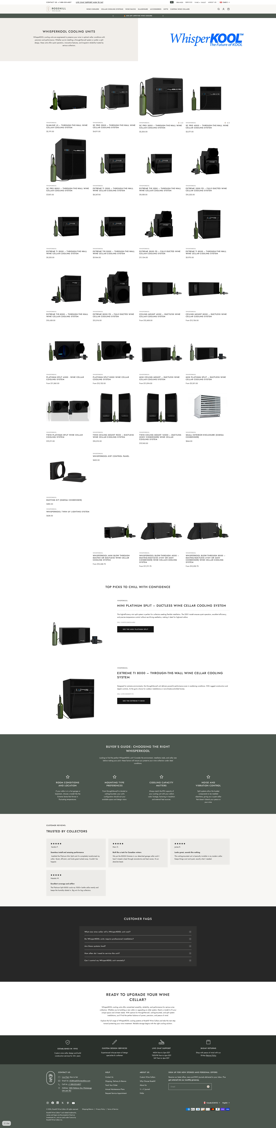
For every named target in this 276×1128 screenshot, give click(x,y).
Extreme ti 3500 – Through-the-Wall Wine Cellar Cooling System (113, 189)
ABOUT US (212, 2)
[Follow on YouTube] (73, 1103)
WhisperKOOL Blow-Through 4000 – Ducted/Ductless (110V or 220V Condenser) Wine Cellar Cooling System (159, 558)
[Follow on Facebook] (52, 1103)
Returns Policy (211, 1055)
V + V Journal (145, 1089)
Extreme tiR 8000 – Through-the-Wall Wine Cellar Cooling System (67, 315)
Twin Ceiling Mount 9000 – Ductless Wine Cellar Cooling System (113, 436)
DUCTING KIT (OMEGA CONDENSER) (64, 500)
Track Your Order (111, 1085)
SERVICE (188, 2)
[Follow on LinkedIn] (57, 1103)
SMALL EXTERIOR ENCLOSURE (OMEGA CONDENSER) (205, 436)
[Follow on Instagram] (47, 1103)
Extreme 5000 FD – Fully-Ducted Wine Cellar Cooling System (160, 252)
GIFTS (166, 9)
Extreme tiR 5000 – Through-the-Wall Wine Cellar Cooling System (114, 252)
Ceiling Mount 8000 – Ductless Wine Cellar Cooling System (206, 315)
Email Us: (76, 1080)
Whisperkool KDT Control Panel (111, 456)
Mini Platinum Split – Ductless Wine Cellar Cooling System (206, 378)
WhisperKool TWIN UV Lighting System (67, 511)
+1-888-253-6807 (65, 2)
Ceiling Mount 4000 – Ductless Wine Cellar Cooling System (159, 315)
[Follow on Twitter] (62, 1103)
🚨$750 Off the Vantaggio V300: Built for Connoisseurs (138, 16)
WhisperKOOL (51, 123)
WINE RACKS (130, 9)
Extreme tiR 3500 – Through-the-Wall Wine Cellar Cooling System (160, 189)
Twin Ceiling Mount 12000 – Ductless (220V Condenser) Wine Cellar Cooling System (160, 437)
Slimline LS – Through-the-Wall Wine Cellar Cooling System (67, 126)
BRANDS (179, 2)
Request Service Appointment (116, 1093)
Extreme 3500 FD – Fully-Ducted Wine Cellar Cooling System (206, 189)
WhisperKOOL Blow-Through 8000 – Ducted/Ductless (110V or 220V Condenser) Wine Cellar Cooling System (205, 558)
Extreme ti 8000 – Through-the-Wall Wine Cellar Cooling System (206, 252)
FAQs (142, 1093)
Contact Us (109, 1077)
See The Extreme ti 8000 (134, 701)
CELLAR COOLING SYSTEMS (112, 9)
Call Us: (71, 1084)
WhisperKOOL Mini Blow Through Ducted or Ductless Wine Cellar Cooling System (111, 557)
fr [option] (171, 2)
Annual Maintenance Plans (114, 1089)
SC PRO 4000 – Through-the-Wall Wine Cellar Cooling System (207, 126)
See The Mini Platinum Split (135, 629)
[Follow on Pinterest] (67, 1103)
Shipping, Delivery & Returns (115, 1081)
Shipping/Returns (87, 1109)
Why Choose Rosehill (147, 1081)
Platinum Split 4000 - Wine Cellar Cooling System (65, 378)
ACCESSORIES (155, 9)
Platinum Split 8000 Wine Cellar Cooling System (111, 378)
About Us (143, 1085)
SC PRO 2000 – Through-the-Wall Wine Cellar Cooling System (114, 126)
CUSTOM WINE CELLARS (180, 9)
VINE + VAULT (200, 2)
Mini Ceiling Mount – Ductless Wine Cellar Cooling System (159, 378)
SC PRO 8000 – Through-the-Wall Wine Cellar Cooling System (67, 189)
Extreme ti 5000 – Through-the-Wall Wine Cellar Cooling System (66, 252)
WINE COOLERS (92, 9)
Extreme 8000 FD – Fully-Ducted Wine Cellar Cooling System (113, 315)
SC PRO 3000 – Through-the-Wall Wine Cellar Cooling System (160, 126)
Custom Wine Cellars (147, 1077)
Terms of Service (112, 1109)
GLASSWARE (143, 9)
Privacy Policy (100, 1109)
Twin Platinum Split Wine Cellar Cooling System (64, 436)
